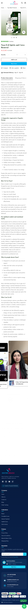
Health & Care (4, 521)
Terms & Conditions (5, 535)
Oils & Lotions (4, 524)
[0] (25, 3)
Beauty (2, 513)
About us (3, 497)
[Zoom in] (23, 32)
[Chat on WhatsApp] (24, 606)
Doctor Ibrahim (8, 600)
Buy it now (14, 64)
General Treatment (5, 519)
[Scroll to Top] (25, 602)
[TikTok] (12, 481)
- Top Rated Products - (12, 8)
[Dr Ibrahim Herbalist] (14, 3)
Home (2, 8)
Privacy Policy (4, 533)
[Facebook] (2, 481)
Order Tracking (4, 505)
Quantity (3, 55)
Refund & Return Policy (6, 538)
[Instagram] (6, 481)
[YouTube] (9, 481)
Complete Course (5, 516)
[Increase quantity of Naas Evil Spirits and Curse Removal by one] (25, 54)
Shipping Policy (5, 541)
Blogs (2, 502)
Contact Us (3, 499)
